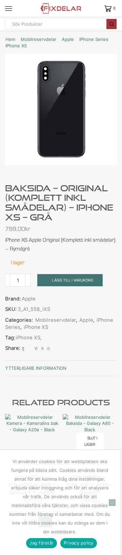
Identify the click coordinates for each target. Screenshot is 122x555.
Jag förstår (41, 543)
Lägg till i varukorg (72, 280)
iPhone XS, (29, 338)
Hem (10, 39)
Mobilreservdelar (38, 39)
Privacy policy (79, 543)
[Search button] (111, 24)
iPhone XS (16, 45)
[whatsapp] (42, 348)
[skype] (47, 348)
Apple (68, 39)
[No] (112, 502)
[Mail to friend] (29, 348)
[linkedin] (36, 348)
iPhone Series (93, 39)
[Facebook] (23, 348)
